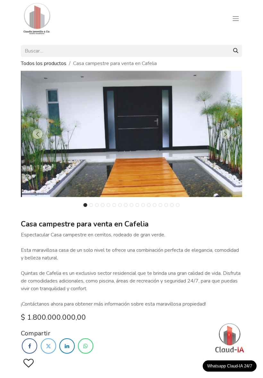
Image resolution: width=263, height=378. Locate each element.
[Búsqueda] (235, 51)
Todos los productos (43, 63)
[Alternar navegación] (235, 18)
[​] (29, 346)
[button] (37, 134)
